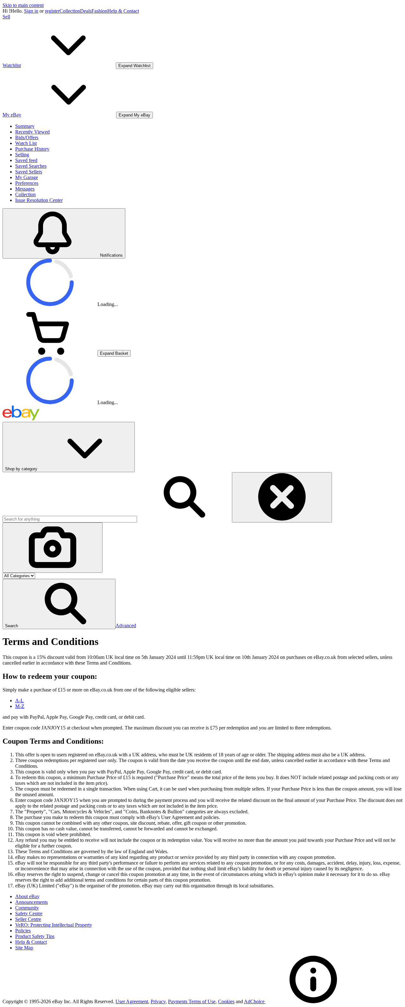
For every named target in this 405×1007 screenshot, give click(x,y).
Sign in (31, 11)
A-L (19, 700)
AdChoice (255, 1001)
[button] (59, 604)
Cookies (226, 1001)
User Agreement (131, 1001)
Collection (69, 11)
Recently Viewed (32, 131)
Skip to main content (23, 5)
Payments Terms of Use (191, 1001)
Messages (24, 188)
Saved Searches (31, 166)
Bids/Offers (26, 137)
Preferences (26, 183)
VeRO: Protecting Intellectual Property (53, 925)
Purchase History (32, 149)
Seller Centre (28, 919)
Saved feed (26, 160)
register (52, 11)
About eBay (27, 896)
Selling (22, 154)
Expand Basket (114, 353)
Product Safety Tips (34, 936)
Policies (23, 930)
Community (27, 907)
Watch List (26, 143)
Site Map (24, 947)
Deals (85, 11)
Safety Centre (28, 913)
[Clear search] (282, 497)
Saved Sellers (28, 171)
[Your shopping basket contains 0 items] (50, 353)
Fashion (99, 11)
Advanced (125, 625)
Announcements (31, 902)
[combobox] (70, 519)
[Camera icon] (53, 547)
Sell (6, 16)
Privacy (158, 1001)
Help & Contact (123, 11)
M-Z (19, 706)
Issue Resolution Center (39, 200)
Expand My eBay (134, 115)
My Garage (26, 177)
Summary (24, 126)
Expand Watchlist (134, 65)
